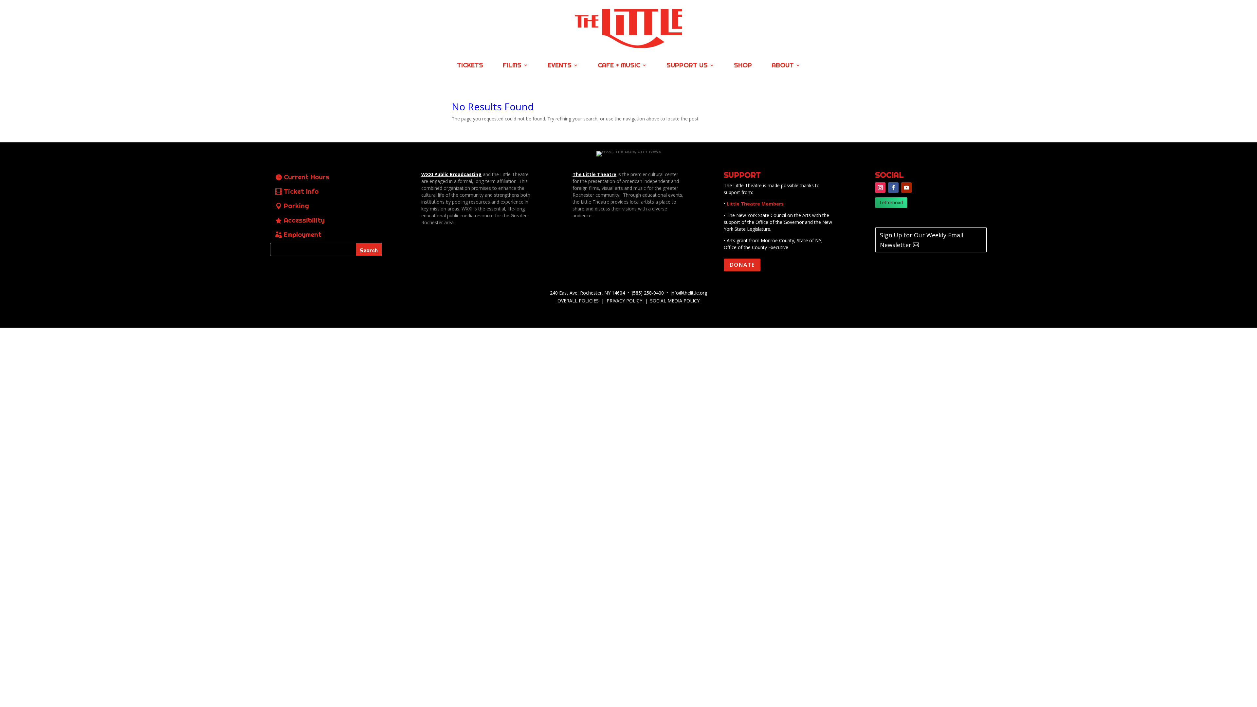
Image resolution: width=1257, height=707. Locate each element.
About (783, 66)
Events (560, 66)
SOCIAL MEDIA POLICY (675, 301)
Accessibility (304, 220)
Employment (302, 234)
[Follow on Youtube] (906, 187)
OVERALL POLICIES (578, 301)
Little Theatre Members (755, 204)
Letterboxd (891, 202)
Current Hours (306, 177)
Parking (296, 206)
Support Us (687, 66)
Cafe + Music (619, 66)
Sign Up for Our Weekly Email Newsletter (921, 240)
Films (512, 66)
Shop (743, 66)
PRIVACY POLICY (624, 301)
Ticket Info (301, 191)
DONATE (742, 264)
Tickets (470, 66)
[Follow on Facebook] (893, 187)
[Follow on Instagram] (880, 187)
